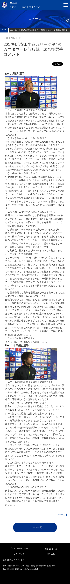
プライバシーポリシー (19, 548)
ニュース (13, 30)
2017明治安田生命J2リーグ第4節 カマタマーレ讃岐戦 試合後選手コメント (44, 30)
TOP (4, 30)
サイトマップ (19, 554)
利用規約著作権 (51, 549)
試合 (24, 7)
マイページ (34, 7)
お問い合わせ (51, 554)
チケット (14, 7)
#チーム (61, 515)
